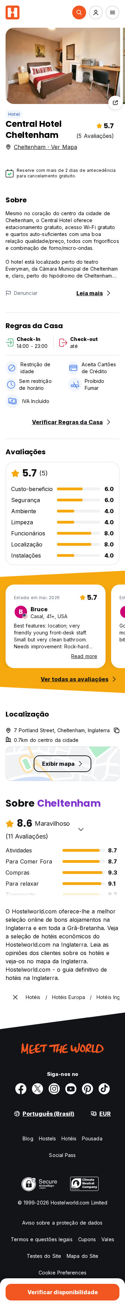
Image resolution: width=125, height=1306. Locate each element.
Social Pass (62, 1155)
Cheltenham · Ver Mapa (45, 146)
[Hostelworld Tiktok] (104, 1088)
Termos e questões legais (41, 1239)
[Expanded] (15, 997)
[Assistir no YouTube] (70, 1088)
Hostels (47, 1138)
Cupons (87, 1239)
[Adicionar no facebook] (20, 1088)
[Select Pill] (79, 12)
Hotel (14, 114)
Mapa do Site (82, 1256)
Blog (28, 1138)
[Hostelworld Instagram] (54, 1088)
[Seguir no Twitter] (37, 1088)
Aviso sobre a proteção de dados (62, 1223)
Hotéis (68, 1138)
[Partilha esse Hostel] (115, 102)
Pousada (92, 1138)
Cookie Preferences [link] (62, 1273)
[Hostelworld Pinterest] (87, 1088)
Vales (107, 1239)
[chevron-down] (81, 829)
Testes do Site (44, 1256)
